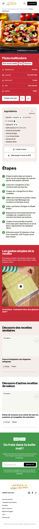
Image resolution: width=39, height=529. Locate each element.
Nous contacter (7, 508)
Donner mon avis (10, 98)
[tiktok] (36, 493)
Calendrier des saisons (9, 502)
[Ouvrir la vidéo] (20, 286)
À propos (5, 505)
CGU (3, 514)
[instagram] (29, 493)
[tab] (28, 98)
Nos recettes (11, 9)
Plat (20, 63)
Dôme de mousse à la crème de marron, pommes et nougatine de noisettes (20, 416)
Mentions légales (7, 511)
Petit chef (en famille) (22, 9)
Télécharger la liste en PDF (21, 155)
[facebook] (32, 493)
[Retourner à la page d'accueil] (11, 3)
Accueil (4, 9)
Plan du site (6, 517)
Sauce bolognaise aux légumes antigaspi (16, 361)
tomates (10, 121)
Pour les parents (7, 499)
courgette (15, 117)
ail (15, 124)
